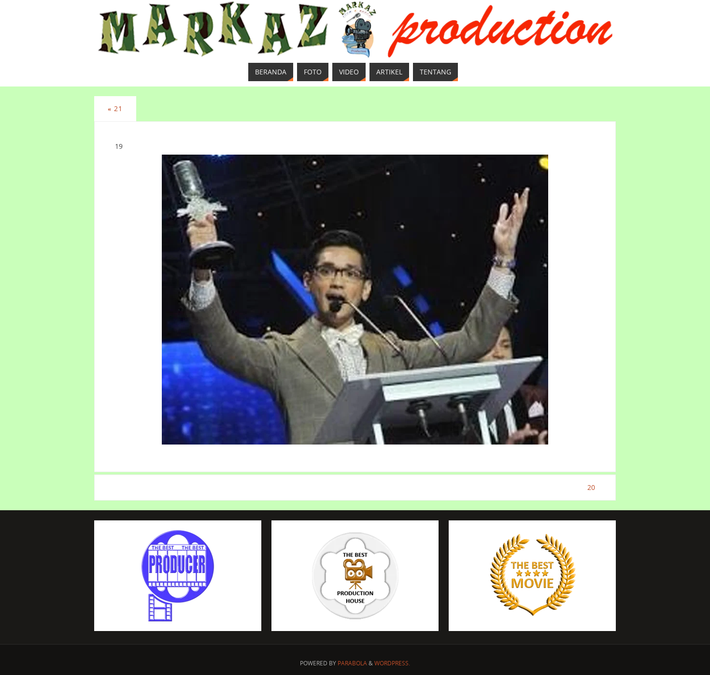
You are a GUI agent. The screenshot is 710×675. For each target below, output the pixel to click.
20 (591, 487)
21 (115, 108)
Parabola (352, 663)
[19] (355, 300)
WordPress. (392, 663)
